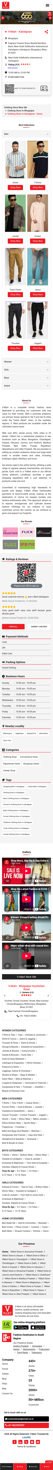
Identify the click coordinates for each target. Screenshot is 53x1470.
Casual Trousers (10, 1115)
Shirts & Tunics (9, 1039)
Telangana (37, 1352)
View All (13, 627)
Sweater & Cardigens (12, 1159)
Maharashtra (29, 1349)
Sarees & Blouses (10, 1055)
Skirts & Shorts (28, 1043)
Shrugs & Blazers (10, 1047)
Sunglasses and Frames (13, 1135)
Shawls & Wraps (10, 1075)
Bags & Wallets (27, 1075)
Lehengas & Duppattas (13, 1063)
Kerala (16, 1349)
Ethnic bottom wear (11, 1123)
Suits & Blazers (25, 1107)
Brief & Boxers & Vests (12, 1143)
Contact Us (7, 1393)
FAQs (4, 1383)
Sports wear (29, 1123)
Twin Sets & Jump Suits (31, 1195)
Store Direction (16, 77)
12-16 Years (20, 1175)
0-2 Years (21, 1171)
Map (4, 1388)
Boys (6, 377)
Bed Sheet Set (8, 1223)
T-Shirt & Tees (8, 1035)
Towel (45, 1227)
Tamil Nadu (22, 1352)
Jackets (38, 1107)
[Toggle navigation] (47, 5)
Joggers (42, 1115)
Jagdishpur (19, 733)
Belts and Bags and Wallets (15, 1131)
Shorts (5, 1119)
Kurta (13, 1119)
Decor (46, 1231)
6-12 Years (7, 1175)
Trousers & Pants (10, 1043)
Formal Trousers (28, 1115)
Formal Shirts (8, 1107)
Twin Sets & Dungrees (36, 1163)
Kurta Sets (26, 1055)
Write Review (13, 68)
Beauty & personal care (13, 1091)
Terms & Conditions (26, 1446)
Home (5, 1364)
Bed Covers (7, 1227)
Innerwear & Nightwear (13, 1163)
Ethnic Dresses (34, 1063)
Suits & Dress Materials (13, 1059)
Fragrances (7, 1127)
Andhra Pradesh (21, 1346)
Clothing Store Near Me (15, 107)
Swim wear (7, 1079)
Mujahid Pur (31, 733)
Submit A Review (39, 627)
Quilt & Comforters (27, 1223)
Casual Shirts (32, 1103)
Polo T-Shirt (17, 1103)
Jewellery (39, 1087)
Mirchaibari (43, 733)
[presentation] (4, 995)
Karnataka (37, 1346)
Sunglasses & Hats (11, 1087)
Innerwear (31, 1139)
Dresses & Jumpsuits (35, 1035)
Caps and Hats (35, 1135)
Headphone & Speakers (13, 1139)
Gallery (5, 1374)
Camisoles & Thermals (35, 1083)
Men (6, 134)
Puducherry (44, 1349)
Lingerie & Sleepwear (12, 1083)
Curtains (35, 1227)
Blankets (42, 1223)
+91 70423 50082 (27, 1016)
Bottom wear (26, 1155)
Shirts (15, 1155)
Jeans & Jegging (27, 1039)
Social (5, 1369)
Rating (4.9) (14, 64)
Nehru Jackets (40, 1119)
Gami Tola (7, 740)
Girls (6, 369)
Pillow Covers (21, 1227)
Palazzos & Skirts (10, 1067)
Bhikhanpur (7, 733)
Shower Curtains (22, 1231)
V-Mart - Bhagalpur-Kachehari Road (26, 987)
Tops (20, 1035)
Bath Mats (7, 1231)
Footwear (27, 1087)
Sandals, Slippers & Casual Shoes (18, 1167)
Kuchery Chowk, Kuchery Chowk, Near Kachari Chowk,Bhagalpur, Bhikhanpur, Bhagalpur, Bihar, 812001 (27, 1003)
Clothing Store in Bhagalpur (20, 110)
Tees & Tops (27, 1187)
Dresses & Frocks (10, 1187)
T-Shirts (5, 1103)
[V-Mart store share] (46, 32)
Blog (4, 1378)
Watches (35, 1131)
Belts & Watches (23, 1079)
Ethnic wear (24, 1119)
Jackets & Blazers (10, 1051)
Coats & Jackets (32, 1159)
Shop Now (15, 187)
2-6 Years (33, 1171)
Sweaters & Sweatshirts (32, 1047)
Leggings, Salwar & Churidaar (16, 1071)
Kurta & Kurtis (28, 1051)
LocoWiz (26, 1437)
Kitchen (36, 1231)
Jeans (30, 1111)
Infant (7, 385)
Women (8, 361)
